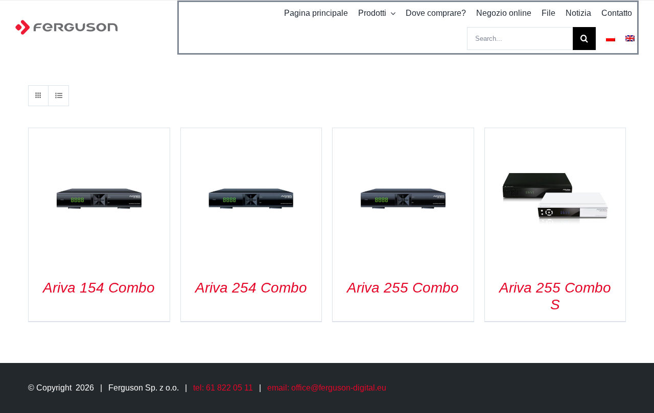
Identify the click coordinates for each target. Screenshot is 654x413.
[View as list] (58, 96)
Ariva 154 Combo (99, 288)
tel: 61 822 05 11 (223, 387)
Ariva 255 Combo (403, 288)
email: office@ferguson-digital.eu (326, 387)
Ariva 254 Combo (251, 288)
